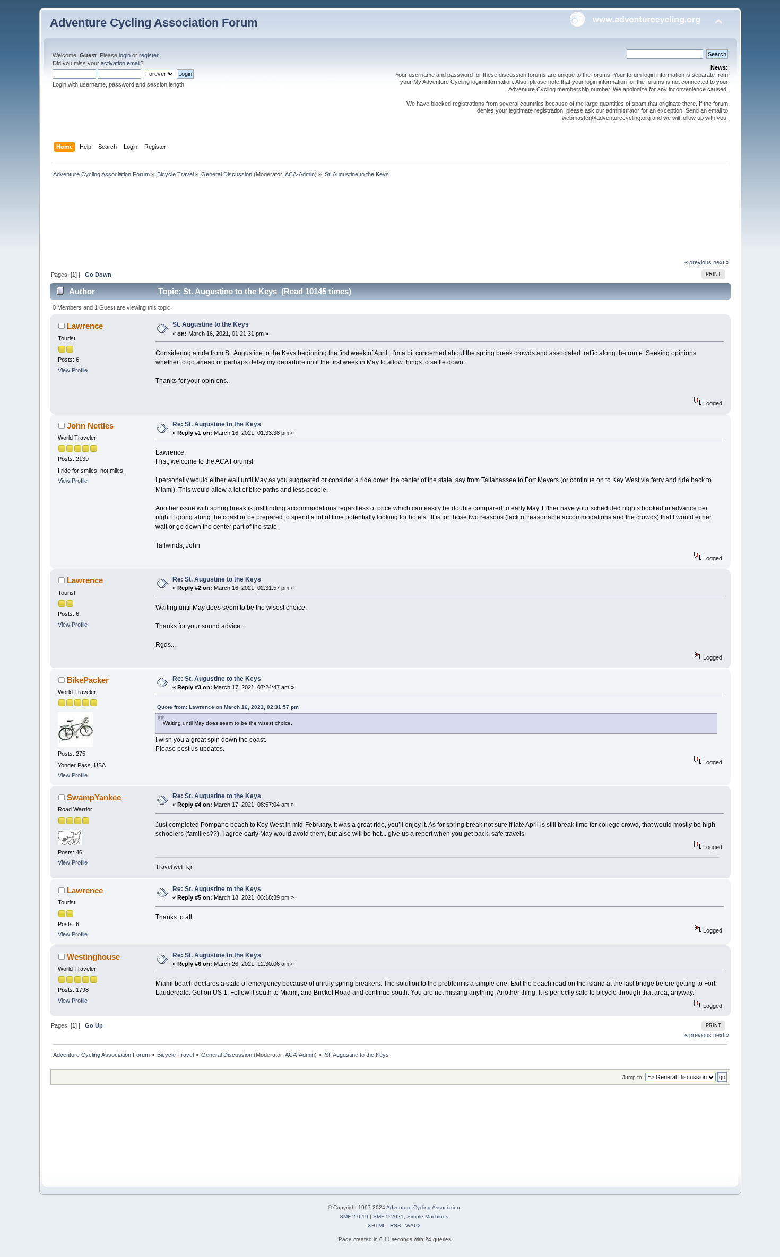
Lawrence (85, 325)
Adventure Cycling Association (423, 1207)
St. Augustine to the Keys (210, 324)
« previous (698, 262)
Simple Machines (427, 1216)
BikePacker (88, 680)
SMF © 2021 (388, 1216)
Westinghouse (93, 956)
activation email (120, 63)
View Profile (73, 370)
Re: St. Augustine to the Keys (216, 424)
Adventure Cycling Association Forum (154, 22)
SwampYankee (94, 797)
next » (721, 262)
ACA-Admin (300, 174)
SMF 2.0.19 (354, 1216)
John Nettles (90, 425)
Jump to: (633, 1077)
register (148, 55)
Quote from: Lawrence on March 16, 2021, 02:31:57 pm (228, 707)
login (125, 55)
